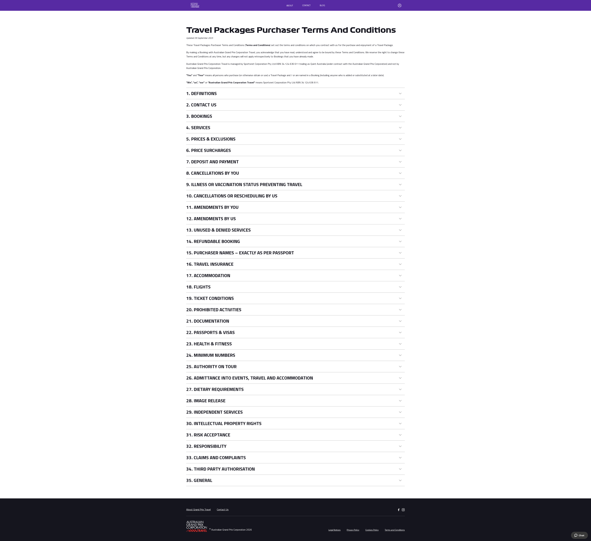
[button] (205, 5)
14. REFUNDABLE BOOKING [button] (213, 241)
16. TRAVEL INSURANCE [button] (209, 264)
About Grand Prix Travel (198, 509)
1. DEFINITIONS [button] (201, 93)
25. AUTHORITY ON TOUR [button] (211, 366)
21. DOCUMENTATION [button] (207, 321)
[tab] (295, 93)
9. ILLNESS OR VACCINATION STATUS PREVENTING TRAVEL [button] (244, 184)
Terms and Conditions (395, 529)
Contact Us (223, 509)
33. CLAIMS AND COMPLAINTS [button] (216, 457)
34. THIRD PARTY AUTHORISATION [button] (220, 468)
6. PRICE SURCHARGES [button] (208, 150)
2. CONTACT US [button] (201, 104)
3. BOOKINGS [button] (199, 116)
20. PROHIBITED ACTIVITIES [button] (213, 309)
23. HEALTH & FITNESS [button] (209, 343)
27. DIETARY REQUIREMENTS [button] (215, 389)
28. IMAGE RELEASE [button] (205, 400)
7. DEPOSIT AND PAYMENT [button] (212, 161)
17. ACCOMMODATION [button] (208, 275)
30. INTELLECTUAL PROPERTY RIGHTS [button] (223, 423)
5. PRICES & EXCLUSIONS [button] (210, 138)
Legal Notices (334, 529)
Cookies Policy (372, 529)
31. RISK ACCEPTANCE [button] (208, 434)
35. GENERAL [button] (199, 480)
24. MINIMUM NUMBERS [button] (210, 355)
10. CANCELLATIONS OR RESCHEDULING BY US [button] (231, 195)
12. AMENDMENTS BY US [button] (211, 218)
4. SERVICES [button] (198, 127)
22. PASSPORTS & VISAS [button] (210, 332)
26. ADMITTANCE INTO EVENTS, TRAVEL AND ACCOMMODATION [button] (249, 377)
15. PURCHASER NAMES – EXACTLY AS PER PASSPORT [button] (240, 252)
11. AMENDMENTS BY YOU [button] (212, 207)
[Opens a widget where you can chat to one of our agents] (579, 535)
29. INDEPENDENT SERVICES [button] (214, 412)
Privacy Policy (353, 529)
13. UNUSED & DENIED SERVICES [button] (218, 230)
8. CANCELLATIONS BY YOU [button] (212, 173)
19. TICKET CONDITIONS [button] (210, 298)
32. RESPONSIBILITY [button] (206, 446)
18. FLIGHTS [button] (198, 286)
